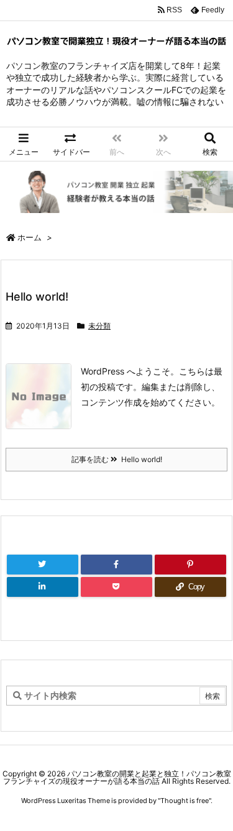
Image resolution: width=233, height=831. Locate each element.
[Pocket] (116, 587)
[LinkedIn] (42, 587)
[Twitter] (42, 564)
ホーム (29, 237)
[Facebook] (116, 564)
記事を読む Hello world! (116, 459)
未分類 (99, 325)
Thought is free (184, 800)
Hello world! (37, 296)
